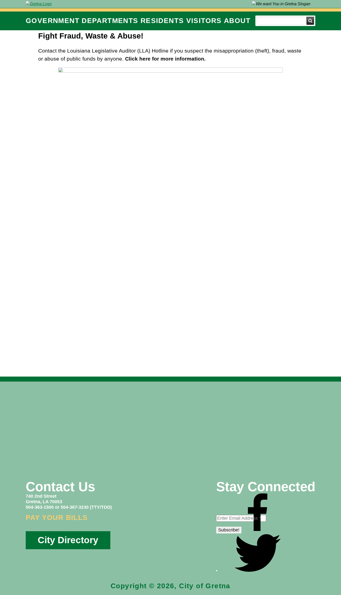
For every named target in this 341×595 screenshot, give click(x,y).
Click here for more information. (165, 59)
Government (52, 21)
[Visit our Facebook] (257, 529)
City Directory (68, 540)
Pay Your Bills (57, 517)
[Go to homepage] (39, 4)
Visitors (204, 21)
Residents (162, 21)
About (237, 21)
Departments (110, 21)
